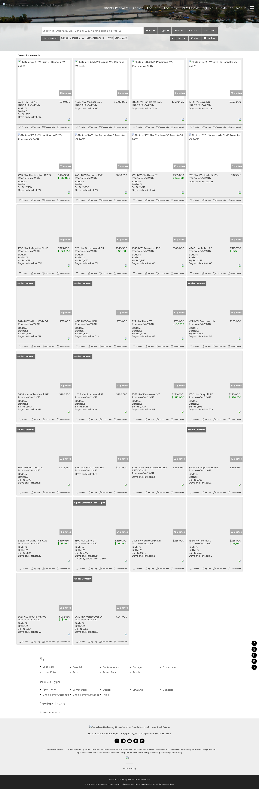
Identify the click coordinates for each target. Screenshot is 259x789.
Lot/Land (137, 689)
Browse (51, 712)
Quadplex (167, 689)
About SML (171, 8)
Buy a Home (191, 8)
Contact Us (238, 8)
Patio (76, 672)
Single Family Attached (56, 694)
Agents (138, 8)
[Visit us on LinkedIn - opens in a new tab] (254, 655)
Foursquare (169, 667)
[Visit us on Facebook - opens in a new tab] (254, 643)
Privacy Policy (129, 768)
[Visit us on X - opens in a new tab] (254, 667)
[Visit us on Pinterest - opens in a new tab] (254, 661)
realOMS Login (152, 784)
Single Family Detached (86, 694)
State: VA (120, 37)
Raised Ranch (110, 672)
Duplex (106, 689)
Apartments (49, 689)
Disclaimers (140, 784)
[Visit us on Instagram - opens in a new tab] (254, 649)
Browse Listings (167, 784)
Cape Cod (48, 666)
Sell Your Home (215, 8)
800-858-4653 (163, 733)
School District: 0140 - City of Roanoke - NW (86, 37)
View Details (44, 79)
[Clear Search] (172, 38)
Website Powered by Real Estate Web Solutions (129, 780)
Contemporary (111, 667)
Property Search (116, 8)
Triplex (106, 694)
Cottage (137, 667)
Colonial (77, 667)
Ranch (136, 672)
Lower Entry (49, 672)
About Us (154, 8)
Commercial (80, 689)
